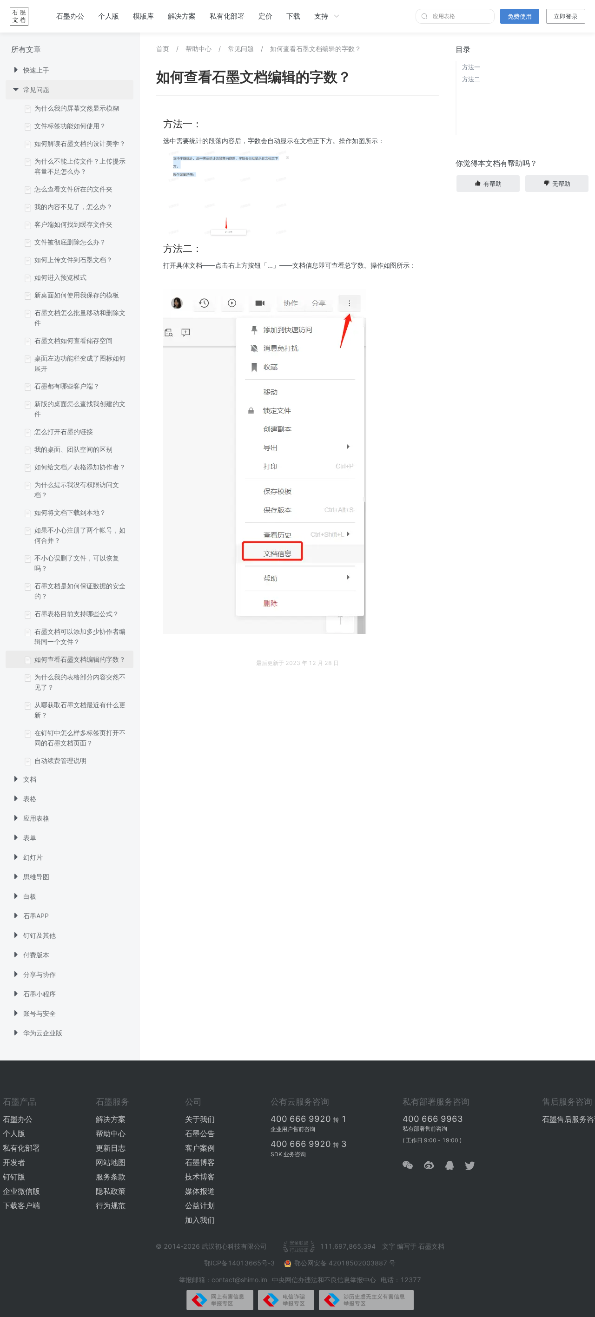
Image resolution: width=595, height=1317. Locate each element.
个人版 (108, 16)
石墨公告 (200, 1133)
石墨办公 (70, 16)
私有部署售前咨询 (425, 1128)
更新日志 (111, 1147)
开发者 (14, 1162)
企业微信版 (21, 1191)
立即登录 (566, 16)
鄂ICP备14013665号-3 (240, 1263)
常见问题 (241, 49)
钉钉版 (14, 1176)
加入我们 (200, 1220)
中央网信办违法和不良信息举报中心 (324, 1280)
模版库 (143, 16)
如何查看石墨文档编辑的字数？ (315, 49)
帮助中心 (198, 49)
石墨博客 (200, 1162)
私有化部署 (227, 16)
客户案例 (200, 1147)
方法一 (471, 67)
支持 (321, 16)
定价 (265, 16)
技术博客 (200, 1176)
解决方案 (182, 16)
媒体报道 (200, 1191)
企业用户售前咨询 (293, 1129)
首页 (162, 49)
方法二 (471, 79)
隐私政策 (111, 1191)
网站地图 (111, 1162)
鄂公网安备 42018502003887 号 (345, 1263)
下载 (293, 16)
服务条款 (111, 1176)
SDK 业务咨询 (288, 1154)
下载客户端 (21, 1205)
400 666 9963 (433, 1119)
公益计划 (200, 1205)
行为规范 (111, 1205)
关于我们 (200, 1119)
